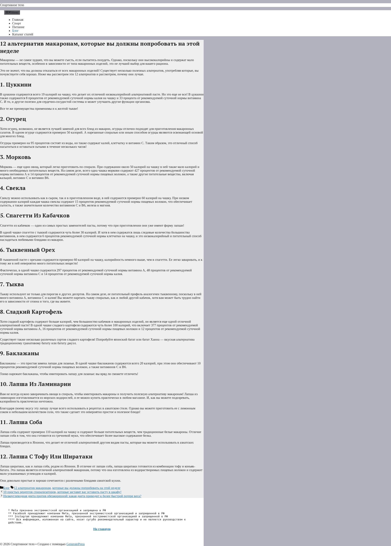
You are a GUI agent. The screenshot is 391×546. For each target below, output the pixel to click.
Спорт (16, 23)
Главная (17, 19)
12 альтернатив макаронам (32, 488)
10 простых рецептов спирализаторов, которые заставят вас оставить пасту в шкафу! (62, 492)
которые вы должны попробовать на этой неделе (86, 488)
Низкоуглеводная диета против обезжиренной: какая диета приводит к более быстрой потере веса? (72, 496)
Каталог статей (22, 34)
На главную (102, 529)
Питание (18, 27)
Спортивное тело (12, 5)
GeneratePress (75, 544)
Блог (15, 30)
